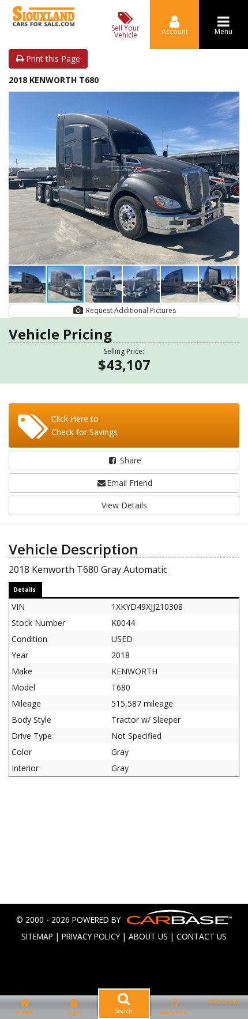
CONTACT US (201, 936)
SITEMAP (37, 936)
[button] (229, 102)
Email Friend (129, 482)
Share (129, 460)
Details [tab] (24, 590)
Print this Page (52, 58)
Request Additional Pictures (130, 310)
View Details (124, 505)
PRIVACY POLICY (91, 936)
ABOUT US (148, 936)
